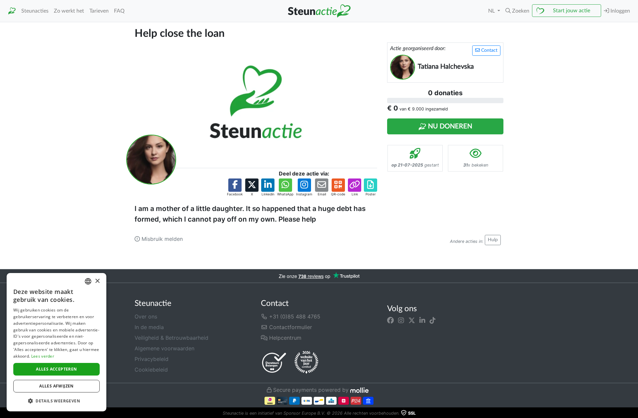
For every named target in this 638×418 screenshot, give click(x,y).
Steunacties (35, 11)
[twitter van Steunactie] (411, 320)
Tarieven (99, 11)
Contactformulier (289, 327)
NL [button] (492, 11)
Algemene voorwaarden (164, 348)
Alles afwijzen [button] (56, 386)
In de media (149, 327)
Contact (488, 50)
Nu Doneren (449, 126)
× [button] (97, 281)
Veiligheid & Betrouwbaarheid (171, 337)
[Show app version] (633, 413)
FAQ (119, 11)
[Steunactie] (12, 11)
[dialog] (56, 342)
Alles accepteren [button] (56, 369)
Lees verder (42, 356)
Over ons (146, 316)
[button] (517, 11)
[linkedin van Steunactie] (422, 320)
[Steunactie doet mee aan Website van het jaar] (306, 362)
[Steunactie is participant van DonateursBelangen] (274, 362)
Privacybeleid (151, 359)
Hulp (493, 240)
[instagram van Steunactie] (401, 320)
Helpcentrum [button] (284, 337)
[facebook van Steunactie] (390, 320)
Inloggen (619, 11)
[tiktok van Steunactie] (433, 320)
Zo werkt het (69, 11)
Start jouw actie (571, 10)
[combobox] (88, 281)
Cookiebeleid (151, 369)
